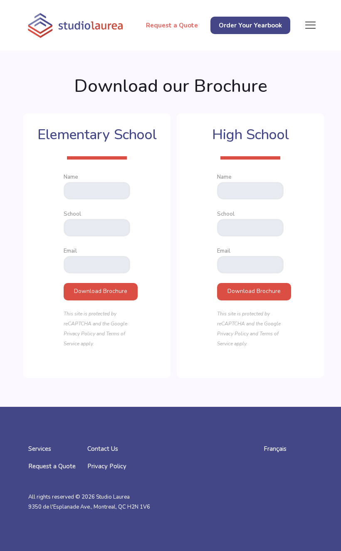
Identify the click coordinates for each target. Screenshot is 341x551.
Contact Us (102, 449)
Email (70, 251)
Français (275, 449)
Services (39, 449)
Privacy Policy (79, 333)
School (72, 214)
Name (71, 177)
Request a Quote (52, 466)
